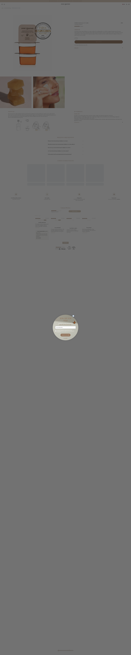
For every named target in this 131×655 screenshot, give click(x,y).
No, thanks (65, 338)
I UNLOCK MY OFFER (65, 335)
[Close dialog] (73, 316)
